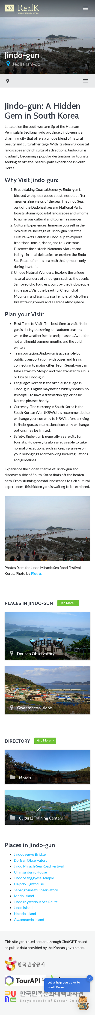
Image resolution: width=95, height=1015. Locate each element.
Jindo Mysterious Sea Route (36, 901)
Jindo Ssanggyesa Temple (34, 878)
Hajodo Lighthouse (29, 884)
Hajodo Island (25, 913)
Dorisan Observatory (31, 860)
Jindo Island (23, 907)
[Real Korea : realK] (22, 8)
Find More (68, 603)
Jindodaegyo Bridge (30, 854)
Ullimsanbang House (30, 872)
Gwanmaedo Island (29, 919)
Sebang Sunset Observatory (36, 890)
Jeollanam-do (26, 64)
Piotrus (36, 573)
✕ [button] (90, 978)
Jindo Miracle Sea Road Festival (39, 866)
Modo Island (24, 895)
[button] (83, 1003)
